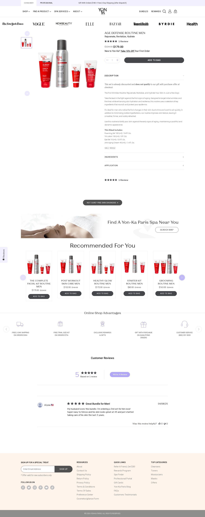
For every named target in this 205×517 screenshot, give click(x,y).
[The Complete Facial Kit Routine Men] (39, 264)
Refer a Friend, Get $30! (124, 466)
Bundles (143, 11)
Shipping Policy (84, 474)
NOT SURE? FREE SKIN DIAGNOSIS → (102, 202)
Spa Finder (119, 474)
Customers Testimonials (125, 495)
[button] (26, 11)
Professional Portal (123, 478)
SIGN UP (64, 469)
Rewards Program (122, 471)
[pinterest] (40, 487)
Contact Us (82, 471)
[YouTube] (46, 487)
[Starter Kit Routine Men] (134, 264)
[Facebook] (23, 487)
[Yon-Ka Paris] (102, 11)
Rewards (156, 11)
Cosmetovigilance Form (88, 499)
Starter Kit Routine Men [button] (134, 282)
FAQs (116, 491)
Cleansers (155, 466)
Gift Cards (118, 483)
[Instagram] (35, 487)
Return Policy (83, 478)
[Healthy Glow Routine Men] (102, 264)
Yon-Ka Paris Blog (122, 487)
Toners (154, 471)
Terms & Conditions (86, 487)
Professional (46, 3)
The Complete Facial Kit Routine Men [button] (39, 283)
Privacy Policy (83, 483)
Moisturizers (157, 474)
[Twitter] (29, 487)
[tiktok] (52, 487)
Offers (154, 483)
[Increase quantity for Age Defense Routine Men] (117, 60)
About (79, 466)
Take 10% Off (128, 51)
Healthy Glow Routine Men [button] (102, 282)
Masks (154, 478)
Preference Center (85, 495)
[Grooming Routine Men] (166, 264)
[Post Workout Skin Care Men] (71, 264)
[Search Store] (164, 11)
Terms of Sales (84, 491)
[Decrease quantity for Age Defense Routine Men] (107, 60)
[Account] (170, 11)
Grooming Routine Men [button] (166, 282)
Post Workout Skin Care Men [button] (70, 282)
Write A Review (120, 374)
